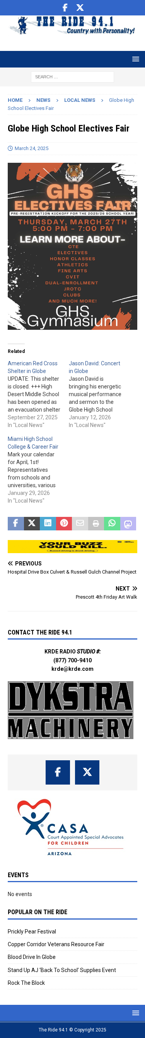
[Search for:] (72, 76)
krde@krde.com (72, 669)
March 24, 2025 (31, 148)
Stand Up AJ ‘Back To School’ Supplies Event (62, 970)
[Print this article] (96, 524)
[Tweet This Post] (32, 524)
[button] (134, 59)
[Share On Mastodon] (128, 524)
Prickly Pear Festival (32, 931)
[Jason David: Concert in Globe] (99, 394)
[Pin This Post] (64, 524)
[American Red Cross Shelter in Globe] (38, 394)
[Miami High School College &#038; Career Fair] (38, 470)
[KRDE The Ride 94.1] (72, 31)
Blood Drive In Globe (32, 957)
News (43, 100)
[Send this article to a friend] (80, 524)
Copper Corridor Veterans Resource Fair (56, 944)
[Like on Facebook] (65, 7)
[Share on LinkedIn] (48, 524)
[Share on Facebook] (16, 524)
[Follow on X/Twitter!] (80, 7)
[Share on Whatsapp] (112, 524)
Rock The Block (26, 983)
